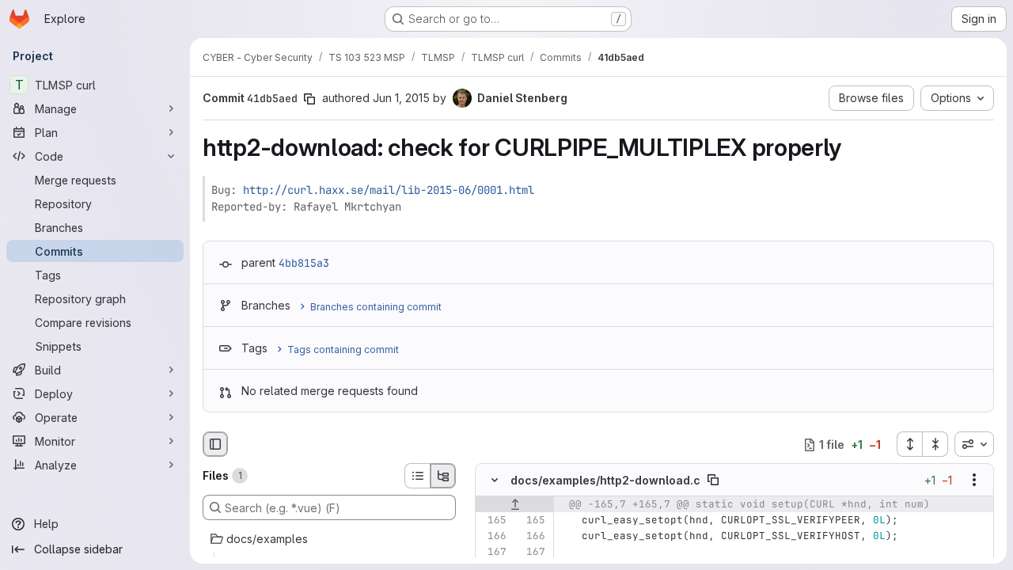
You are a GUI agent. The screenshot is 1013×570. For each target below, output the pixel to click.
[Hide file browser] (215, 444)
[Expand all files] (909, 444)
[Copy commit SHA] (309, 98)
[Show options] (974, 480)
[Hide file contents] (494, 480)
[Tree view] (443, 475)
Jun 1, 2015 (401, 97)
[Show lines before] (515, 505)
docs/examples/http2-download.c (605, 480)
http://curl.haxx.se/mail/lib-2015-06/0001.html (388, 190)
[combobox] (974, 444)
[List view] (417, 475)
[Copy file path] (713, 480)
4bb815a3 (304, 263)
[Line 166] (493, 537)
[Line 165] (493, 521)
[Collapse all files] (935, 444)
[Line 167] (493, 552)
